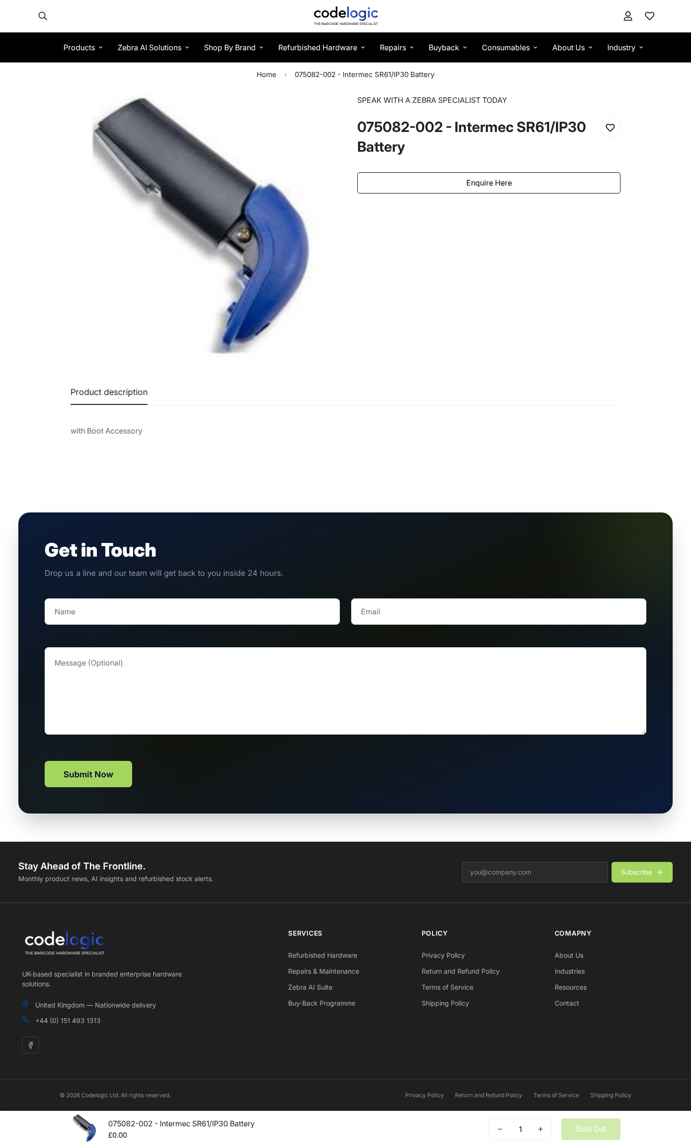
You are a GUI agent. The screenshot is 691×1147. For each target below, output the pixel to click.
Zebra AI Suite (310, 987)
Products (79, 47)
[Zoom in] (313, 114)
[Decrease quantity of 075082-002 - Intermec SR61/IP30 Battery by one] (500, 1129)
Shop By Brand (230, 47)
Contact (567, 1003)
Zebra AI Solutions (149, 47)
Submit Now (88, 774)
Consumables (506, 47)
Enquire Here (489, 182)
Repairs (393, 47)
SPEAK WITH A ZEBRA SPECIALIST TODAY (432, 100)
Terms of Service (447, 987)
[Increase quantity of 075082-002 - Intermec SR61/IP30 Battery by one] (540, 1129)
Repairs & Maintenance (323, 971)
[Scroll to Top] (672, 1096)
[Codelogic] (346, 16)
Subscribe (636, 872)
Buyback (444, 47)
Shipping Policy (445, 1003)
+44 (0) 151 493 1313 (68, 1020)
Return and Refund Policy (461, 971)
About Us (568, 47)
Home (266, 74)
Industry (621, 47)
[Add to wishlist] (609, 127)
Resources (571, 987)
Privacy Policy (443, 955)
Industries (570, 971)
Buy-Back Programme (321, 1003)
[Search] (43, 16)
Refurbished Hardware (317, 47)
